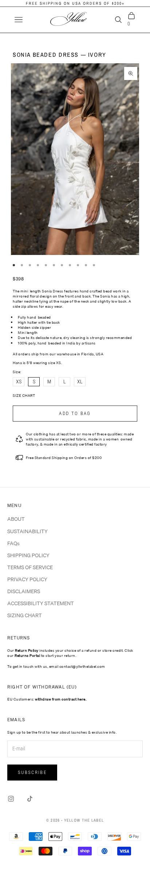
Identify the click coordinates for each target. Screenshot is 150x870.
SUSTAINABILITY (27, 531)
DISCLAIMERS (23, 591)
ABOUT (16, 519)
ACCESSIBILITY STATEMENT (40, 603)
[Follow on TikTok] (29, 798)
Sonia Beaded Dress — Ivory (59, 55)
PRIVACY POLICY (27, 579)
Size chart (24, 395)
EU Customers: (46, 699)
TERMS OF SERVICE (30, 567)
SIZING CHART (24, 615)
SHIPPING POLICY (28, 555)
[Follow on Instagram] (11, 798)
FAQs (13, 543)
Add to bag (75, 413)
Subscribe (32, 772)
